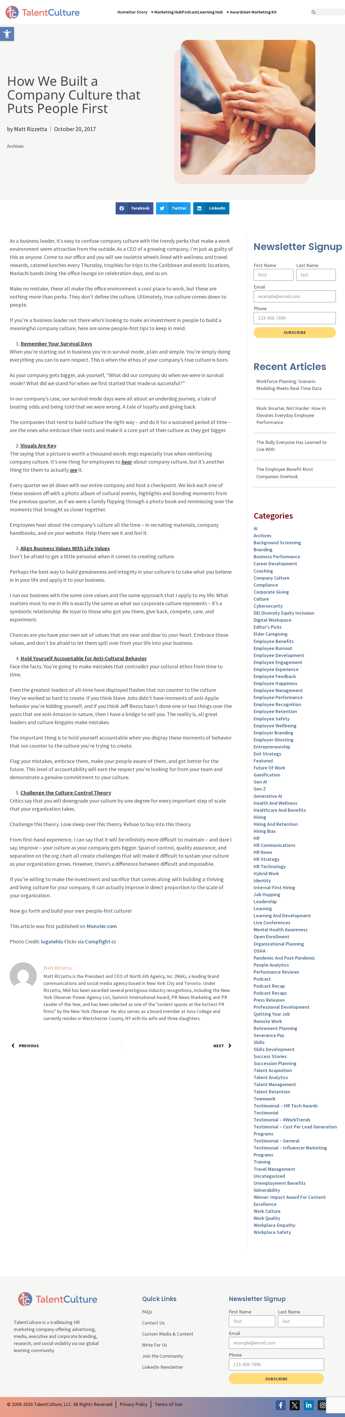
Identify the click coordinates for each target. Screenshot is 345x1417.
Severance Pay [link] (269, 1035)
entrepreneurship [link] (272, 747)
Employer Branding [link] (273, 733)
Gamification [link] (267, 775)
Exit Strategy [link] (267, 754)
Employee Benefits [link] (274, 641)
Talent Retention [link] (272, 1092)
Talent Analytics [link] (271, 1077)
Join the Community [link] (162, 1356)
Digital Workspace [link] (272, 620)
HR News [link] (263, 852)
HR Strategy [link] (267, 859)
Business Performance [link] (277, 556)
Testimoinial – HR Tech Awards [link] (286, 1106)
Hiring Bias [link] (265, 831)
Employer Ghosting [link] (274, 740)
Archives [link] (15, 146)
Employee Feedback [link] (275, 676)
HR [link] (257, 838)
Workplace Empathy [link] (274, 1225)
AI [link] (256, 528)
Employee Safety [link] (272, 719)
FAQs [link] (147, 1312)
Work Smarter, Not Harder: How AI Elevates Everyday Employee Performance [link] (291, 415)
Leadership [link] (265, 901)
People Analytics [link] (271, 965)
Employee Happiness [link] (275, 683)
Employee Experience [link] (276, 669)
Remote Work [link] (268, 1021)
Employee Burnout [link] (273, 648)
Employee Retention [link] (275, 711)
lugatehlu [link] (52, 941)
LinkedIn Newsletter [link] (162, 1367)
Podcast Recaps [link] (270, 993)
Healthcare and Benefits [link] (280, 810)
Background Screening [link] (277, 542)
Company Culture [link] (271, 578)
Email (259, 287)
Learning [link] (263, 908)
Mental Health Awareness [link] (281, 929)
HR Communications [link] (274, 845)
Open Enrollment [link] (271, 936)
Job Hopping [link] (267, 894)
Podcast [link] (190, 12)
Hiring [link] (260, 817)
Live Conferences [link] (272, 922)
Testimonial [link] (266, 1113)
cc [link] (113, 941)
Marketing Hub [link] (168, 12)
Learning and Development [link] (282, 915)
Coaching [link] (263, 571)
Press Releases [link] (269, 1000)
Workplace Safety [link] (272, 1232)
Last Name (307, 265)
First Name (265, 265)
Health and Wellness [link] (275, 803)
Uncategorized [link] (269, 1176)
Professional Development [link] (282, 1007)
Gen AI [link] (260, 782)
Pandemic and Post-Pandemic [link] (284, 958)
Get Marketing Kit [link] (260, 12)
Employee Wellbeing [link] (275, 726)
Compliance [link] (266, 585)
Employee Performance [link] (278, 697)
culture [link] (261, 599)
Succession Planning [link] (275, 1063)
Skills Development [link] (274, 1049)
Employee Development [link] (279, 655)
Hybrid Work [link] (266, 873)
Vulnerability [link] (267, 1190)
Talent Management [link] (275, 1084)
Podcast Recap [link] (269, 986)
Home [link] (123, 12)
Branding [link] (263, 549)
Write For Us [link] (154, 1345)
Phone (260, 308)
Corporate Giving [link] (271, 592)
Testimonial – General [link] (276, 1141)
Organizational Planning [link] (279, 944)
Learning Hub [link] (210, 12)
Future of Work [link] (269, 768)
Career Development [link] (275, 563)
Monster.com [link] (102, 926)
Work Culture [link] (267, 1211)
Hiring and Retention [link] (276, 824)
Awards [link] (237, 12)
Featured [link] (263, 761)
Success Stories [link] (270, 1056)
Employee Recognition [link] (277, 704)
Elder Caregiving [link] (271, 634)
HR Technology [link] (270, 866)
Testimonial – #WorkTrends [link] (282, 1120)
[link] (7, 34)
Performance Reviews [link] (276, 972)
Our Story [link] (138, 12)
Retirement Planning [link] (275, 1028)
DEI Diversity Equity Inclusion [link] (284, 613)
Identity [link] (262, 880)
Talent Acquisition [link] (273, 1070)
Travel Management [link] (274, 1169)
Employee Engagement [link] (278, 662)
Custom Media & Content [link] (167, 1334)
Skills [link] (259, 1042)
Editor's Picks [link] (268, 627)
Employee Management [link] (278, 690)
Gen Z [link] (260, 789)
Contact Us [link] (153, 1323)
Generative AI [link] (268, 796)
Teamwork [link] (264, 1099)
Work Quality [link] (267, 1218)
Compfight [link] (97, 941)
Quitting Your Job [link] (272, 1014)
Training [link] (262, 1162)
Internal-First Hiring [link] (274, 887)
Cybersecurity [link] (268, 606)
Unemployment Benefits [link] (280, 1183)
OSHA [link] (259, 951)
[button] (134, 208)
